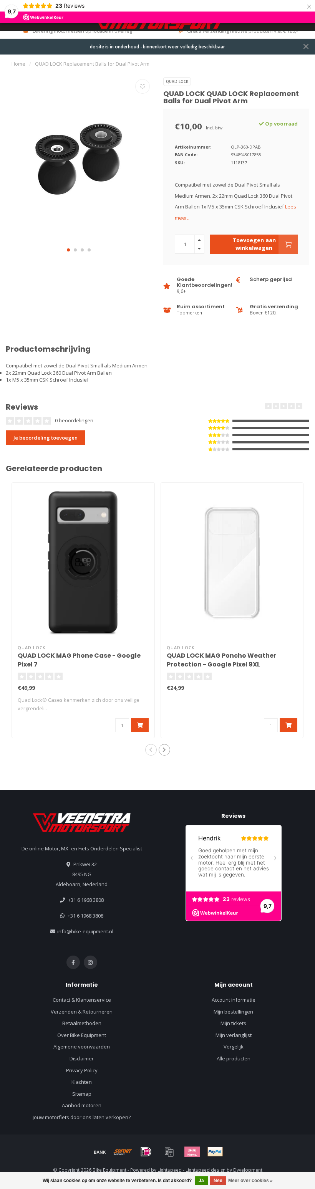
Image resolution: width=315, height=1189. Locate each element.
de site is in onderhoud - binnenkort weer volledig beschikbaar (157, 46)
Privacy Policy (82, 1070)
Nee (218, 1180)
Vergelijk (234, 1046)
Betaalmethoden (81, 1023)
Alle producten (233, 1058)
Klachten (81, 1081)
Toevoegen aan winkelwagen (254, 243)
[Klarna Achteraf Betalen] (192, 1152)
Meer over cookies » (250, 1180)
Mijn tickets (233, 1023)
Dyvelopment (247, 1170)
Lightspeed (170, 1170)
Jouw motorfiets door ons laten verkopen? (82, 1117)
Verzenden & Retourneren (82, 1011)
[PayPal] (215, 1152)
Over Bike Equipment (81, 1035)
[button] (68, 249)
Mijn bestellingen (233, 1011)
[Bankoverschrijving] (99, 1152)
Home (18, 63)
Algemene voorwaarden (81, 1046)
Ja (201, 1180)
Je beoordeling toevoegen (45, 437)
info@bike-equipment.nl (85, 931)
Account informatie (233, 999)
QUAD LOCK (177, 81)
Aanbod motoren (81, 1105)
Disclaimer (82, 1058)
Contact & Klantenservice (82, 999)
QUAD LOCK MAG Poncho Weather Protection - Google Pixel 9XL (221, 660)
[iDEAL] (146, 1152)
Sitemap (81, 1093)
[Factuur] (169, 1152)
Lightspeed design (205, 1170)
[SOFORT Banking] (123, 1152)
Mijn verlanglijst (234, 1035)
